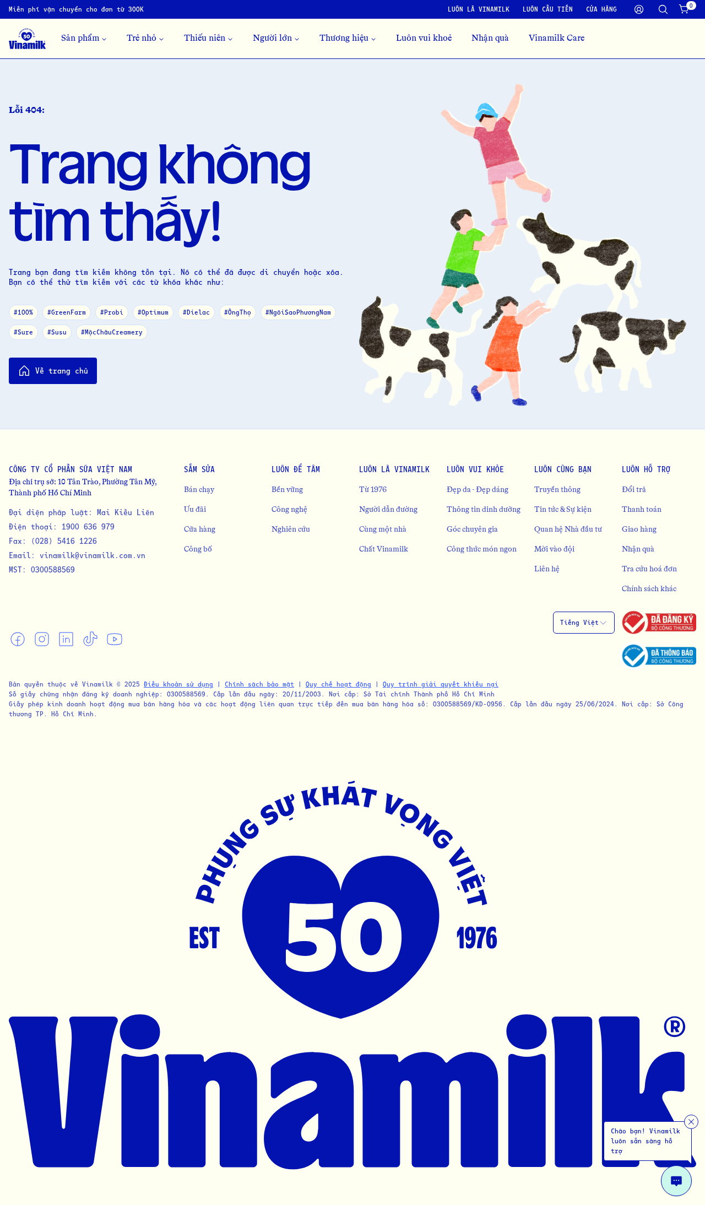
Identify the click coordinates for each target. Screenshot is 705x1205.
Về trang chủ (61, 370)
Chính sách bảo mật (259, 684)
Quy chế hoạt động (338, 684)
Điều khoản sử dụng (178, 684)
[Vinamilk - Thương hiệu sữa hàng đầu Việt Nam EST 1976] (27, 38)
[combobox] (584, 623)
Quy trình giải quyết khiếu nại (440, 684)
